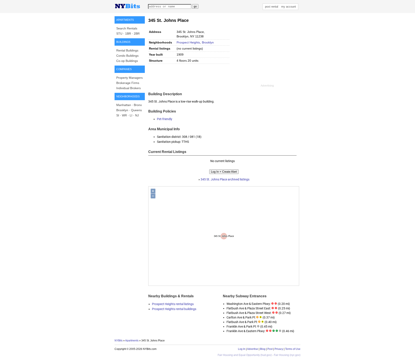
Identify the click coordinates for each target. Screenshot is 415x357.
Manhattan (123, 105)
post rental (271, 6)
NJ (137, 115)
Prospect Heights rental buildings (174, 309)
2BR (137, 33)
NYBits (119, 340)
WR (124, 115)
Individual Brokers (128, 88)
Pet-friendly (164, 119)
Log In (241, 349)
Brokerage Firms (127, 83)
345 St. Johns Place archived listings (225, 179)
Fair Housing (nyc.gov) (287, 355)
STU (119, 33)
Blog (262, 349)
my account (288, 6)
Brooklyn (122, 110)
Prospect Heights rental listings (173, 304)
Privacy (279, 349)
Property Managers (129, 77)
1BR (128, 33)
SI (117, 115)
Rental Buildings (127, 50)
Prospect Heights (188, 42)
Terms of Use (292, 349)
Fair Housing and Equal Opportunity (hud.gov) (245, 355)
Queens (136, 110)
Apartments (132, 340)
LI (131, 115)
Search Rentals (126, 28)
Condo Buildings (127, 55)
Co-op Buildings (127, 61)
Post (270, 349)
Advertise (252, 349)
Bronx (138, 105)
